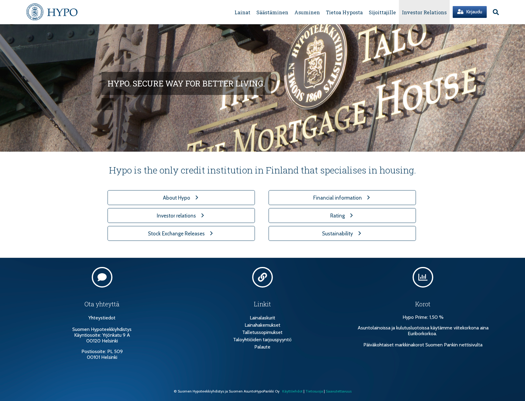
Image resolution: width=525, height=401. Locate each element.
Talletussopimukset (262, 332)
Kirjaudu (473, 12)
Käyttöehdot (292, 391)
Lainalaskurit (262, 318)
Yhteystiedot (101, 318)
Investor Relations (424, 12)
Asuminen (307, 12)
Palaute (262, 347)
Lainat (242, 12)
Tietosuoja (314, 391)
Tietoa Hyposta (344, 12)
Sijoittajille (382, 12)
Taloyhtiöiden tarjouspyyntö (262, 339)
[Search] (494, 12)
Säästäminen (272, 12)
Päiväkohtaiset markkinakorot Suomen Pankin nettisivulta (422, 345)
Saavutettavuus (339, 391)
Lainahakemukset (262, 325)
